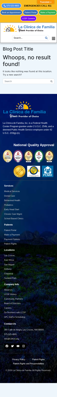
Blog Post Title (18, 49)
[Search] (46, 38)
